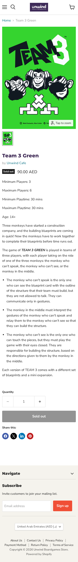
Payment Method (15, 545)
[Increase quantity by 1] (40, 401)
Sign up (63, 505)
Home (6, 20)
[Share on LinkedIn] (22, 436)
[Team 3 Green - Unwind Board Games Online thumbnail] (7, 138)
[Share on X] (13, 436)
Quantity (8, 392)
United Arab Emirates (37, 527)
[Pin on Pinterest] (30, 436)
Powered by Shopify (39, 554)
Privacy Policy (54, 540)
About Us (16, 540)
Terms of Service (63, 545)
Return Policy (39, 545)
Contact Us (34, 540)
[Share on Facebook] (5, 436)
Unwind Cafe (16, 163)
